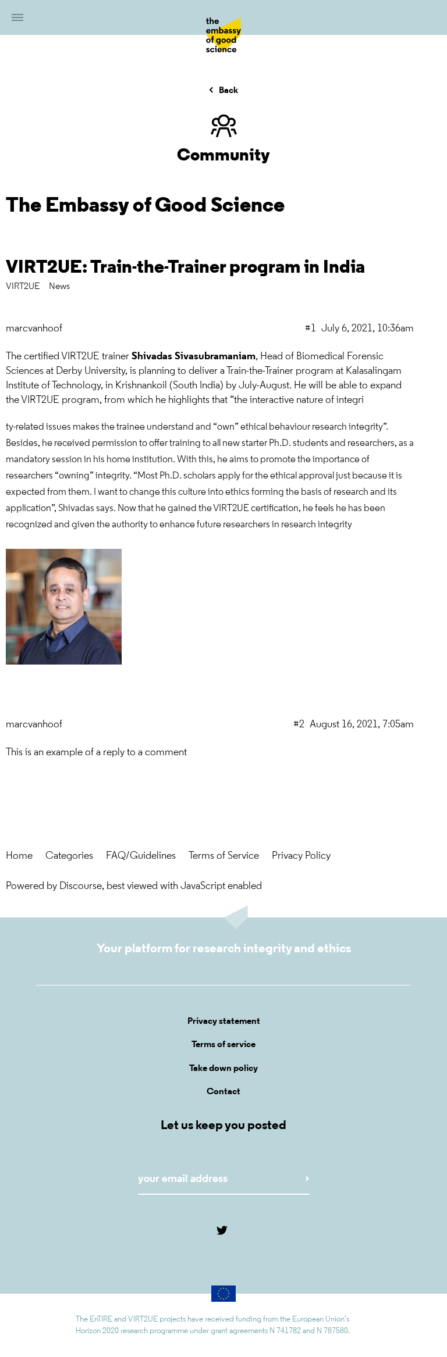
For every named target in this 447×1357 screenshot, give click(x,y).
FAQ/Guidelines (141, 856)
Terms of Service (224, 856)
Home (19, 856)
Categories (69, 856)
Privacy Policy (301, 856)
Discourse (80, 886)
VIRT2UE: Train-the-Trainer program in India (185, 268)
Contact (223, 1092)
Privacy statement (223, 1021)
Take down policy (223, 1068)
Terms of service (223, 1044)
